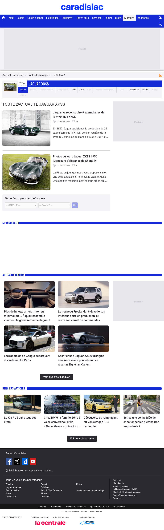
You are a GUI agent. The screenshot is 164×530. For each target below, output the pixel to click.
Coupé (44, 484)
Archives (117, 480)
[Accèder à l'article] (29, 294)
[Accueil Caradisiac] (3, 18)
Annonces (143, 18)
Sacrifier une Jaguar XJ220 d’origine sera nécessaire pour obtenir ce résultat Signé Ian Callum (81, 360)
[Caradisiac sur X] (17, 462)
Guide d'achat (35, 18)
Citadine (9, 484)
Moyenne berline (13, 487)
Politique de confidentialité (125, 489)
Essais (20, 18)
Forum (108, 18)
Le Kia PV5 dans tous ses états (20, 420)
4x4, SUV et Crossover (51, 490)
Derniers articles (13, 388)
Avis (74, 89)
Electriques (52, 18)
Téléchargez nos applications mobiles (30, 470)
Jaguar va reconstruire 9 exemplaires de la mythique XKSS (78, 114)
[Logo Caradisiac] (82, 13)
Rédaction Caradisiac (76, 506)
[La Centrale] (50, 526)
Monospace (11, 496)
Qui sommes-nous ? (99, 506)
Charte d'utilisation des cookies (127, 492)
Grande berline (12, 490)
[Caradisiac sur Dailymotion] (25, 462)
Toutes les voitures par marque (90, 490)
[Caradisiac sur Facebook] (9, 462)
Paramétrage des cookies (124, 495)
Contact (42, 506)
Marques (129, 18)
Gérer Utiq (117, 498)
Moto (118, 18)
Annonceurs (56, 506)
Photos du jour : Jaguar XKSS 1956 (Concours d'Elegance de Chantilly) (75, 158)
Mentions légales (120, 486)
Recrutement (119, 506)
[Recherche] (160, 24)
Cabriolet (45, 487)
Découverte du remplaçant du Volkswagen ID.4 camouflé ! (101, 422)
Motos (79, 484)
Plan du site (118, 483)
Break (8, 493)
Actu (11, 18)
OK (75, 205)
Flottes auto (82, 18)
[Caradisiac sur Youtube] (33, 462)
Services (96, 18)
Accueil (22, 89)
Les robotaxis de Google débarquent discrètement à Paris (27, 358)
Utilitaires (67, 18)
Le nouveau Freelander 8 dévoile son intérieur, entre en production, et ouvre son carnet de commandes (81, 316)
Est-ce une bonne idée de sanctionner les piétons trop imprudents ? (141, 422)
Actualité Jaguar (13, 275)
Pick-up (44, 493)
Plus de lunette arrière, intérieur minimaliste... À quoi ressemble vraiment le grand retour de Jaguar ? (27, 316)
